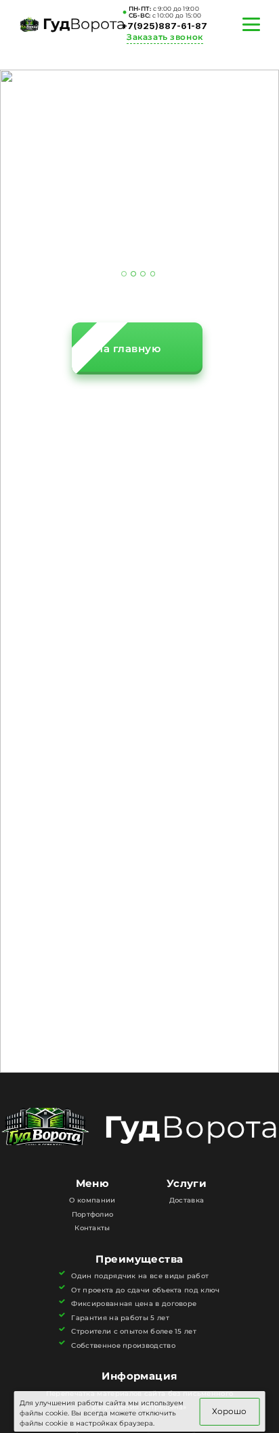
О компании (92, 1200)
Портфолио (93, 1214)
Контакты (92, 1227)
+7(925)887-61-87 (164, 26)
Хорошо (229, 1411)
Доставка (186, 1200)
